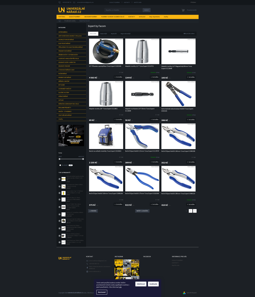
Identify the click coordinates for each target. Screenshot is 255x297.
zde (120, 287)
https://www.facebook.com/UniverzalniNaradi (100, 268)
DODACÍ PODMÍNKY (114, 2)
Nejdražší (114, 34)
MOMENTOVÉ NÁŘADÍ (65, 77)
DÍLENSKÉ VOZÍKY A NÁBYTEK (67, 62)
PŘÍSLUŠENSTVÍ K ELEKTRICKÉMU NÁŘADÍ (71, 47)
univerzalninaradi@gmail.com (98, 261)
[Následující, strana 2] (190, 211)
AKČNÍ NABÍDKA (63, 32)
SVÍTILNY (61, 100)
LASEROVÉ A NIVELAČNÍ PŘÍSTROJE (69, 59)
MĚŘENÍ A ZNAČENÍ (64, 81)
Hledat (146, 10)
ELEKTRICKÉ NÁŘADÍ (64, 43)
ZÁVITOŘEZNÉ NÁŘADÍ (65, 115)
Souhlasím (153, 284)
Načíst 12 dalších (142, 211)
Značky (61, 119)
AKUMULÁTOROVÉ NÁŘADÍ (66, 40)
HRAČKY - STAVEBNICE (65, 111)
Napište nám (137, 2)
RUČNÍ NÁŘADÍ (63, 74)
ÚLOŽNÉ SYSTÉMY (64, 93)
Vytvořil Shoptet (192, 293)
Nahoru (93, 211)
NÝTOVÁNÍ (62, 85)
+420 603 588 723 (94, 264)
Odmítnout (141, 284)
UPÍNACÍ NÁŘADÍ (63, 96)
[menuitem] (62, 17)
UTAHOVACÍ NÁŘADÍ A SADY (66, 70)
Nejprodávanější (125, 34)
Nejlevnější (103, 34)
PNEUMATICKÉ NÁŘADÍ (65, 51)
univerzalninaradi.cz (95, 271)
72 (194, 211)
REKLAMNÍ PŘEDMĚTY (65, 108)
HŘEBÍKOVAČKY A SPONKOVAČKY (68, 55)
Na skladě (67, 165)
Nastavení (102, 292)
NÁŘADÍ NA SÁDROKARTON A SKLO (69, 104)
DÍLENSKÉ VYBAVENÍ (64, 66)
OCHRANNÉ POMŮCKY (65, 89)
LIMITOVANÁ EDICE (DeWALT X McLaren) (70, 36)
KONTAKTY (127, 2)
